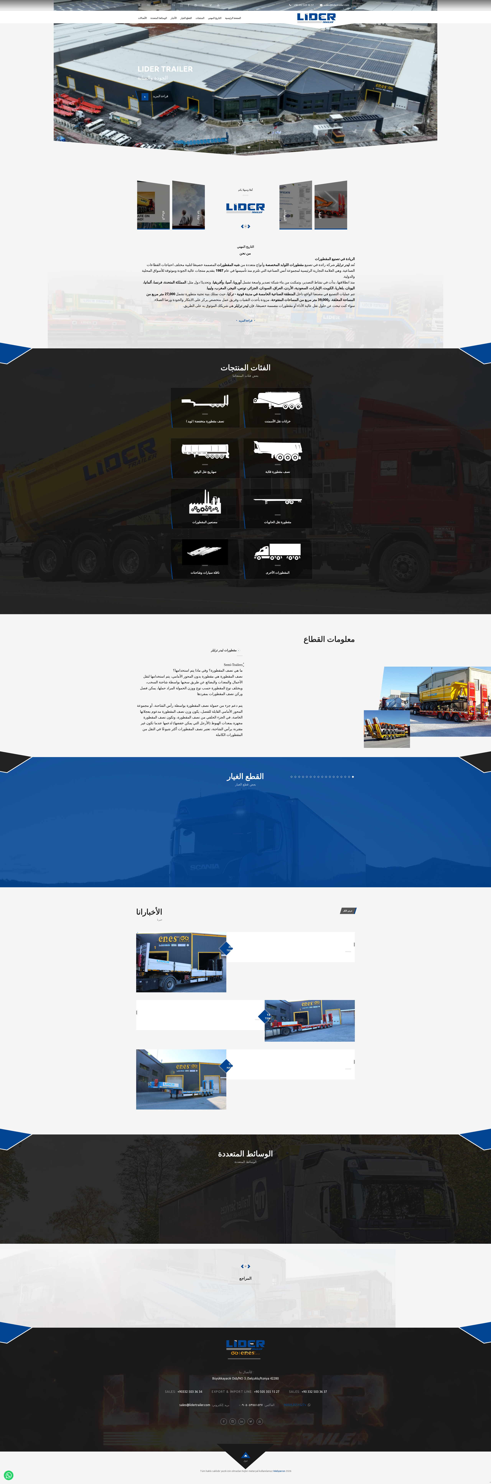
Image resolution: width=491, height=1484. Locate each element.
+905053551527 (295, 1405)
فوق (246, 1460)
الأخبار (174, 18)
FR (148, 5)
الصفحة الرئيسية (233, 18)
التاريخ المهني (214, 18)
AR (156, 5)
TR (173, 5)
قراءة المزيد (245, 320)
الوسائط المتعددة (159, 18)
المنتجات (200, 18)
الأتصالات (142, 18)
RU (140, 5)
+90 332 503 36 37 (303, 5)
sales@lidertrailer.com (336, 5)
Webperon (279, 1471)
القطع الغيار (186, 18)
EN (165, 5)
